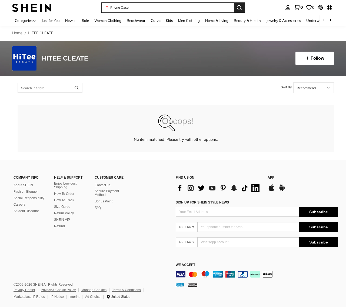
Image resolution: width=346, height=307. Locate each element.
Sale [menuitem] (85, 20)
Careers (19, 204)
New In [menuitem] (70, 20)
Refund (59, 226)
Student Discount (26, 211)
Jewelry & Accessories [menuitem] (283, 20)
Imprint (74, 297)
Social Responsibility (29, 198)
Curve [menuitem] (156, 20)
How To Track (64, 200)
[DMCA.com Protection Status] (192, 285)
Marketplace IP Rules (29, 297)
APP (271, 177)
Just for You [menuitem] (51, 20)
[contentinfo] (257, 274)
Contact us (102, 185)
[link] (298, 7)
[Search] (239, 7)
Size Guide (62, 207)
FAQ (98, 208)
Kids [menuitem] (169, 20)
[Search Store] (76, 87)
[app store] (271, 190)
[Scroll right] (330, 20)
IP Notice (57, 297)
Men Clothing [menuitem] (189, 20)
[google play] (281, 190)
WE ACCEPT (185, 265)
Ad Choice (93, 297)
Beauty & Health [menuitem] (247, 20)
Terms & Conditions (126, 290)
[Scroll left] (324, 20)
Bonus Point (103, 201)
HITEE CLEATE (65, 58)
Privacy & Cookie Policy (58, 290)
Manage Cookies (94, 290)
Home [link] (17, 33)
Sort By (286, 87)
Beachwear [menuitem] (136, 20)
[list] (219, 188)
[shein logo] (31, 7)
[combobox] (313, 87)
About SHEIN (23, 185)
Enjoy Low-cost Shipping (65, 185)
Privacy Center (24, 290)
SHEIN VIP (62, 220)
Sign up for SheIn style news (202, 202)
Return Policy (64, 213)
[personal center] (288, 7)
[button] (320, 7)
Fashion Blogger (26, 191)
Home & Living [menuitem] (216, 20)
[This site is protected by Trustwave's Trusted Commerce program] (180, 285)
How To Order (64, 194)
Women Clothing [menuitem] (107, 20)
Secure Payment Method (107, 193)
